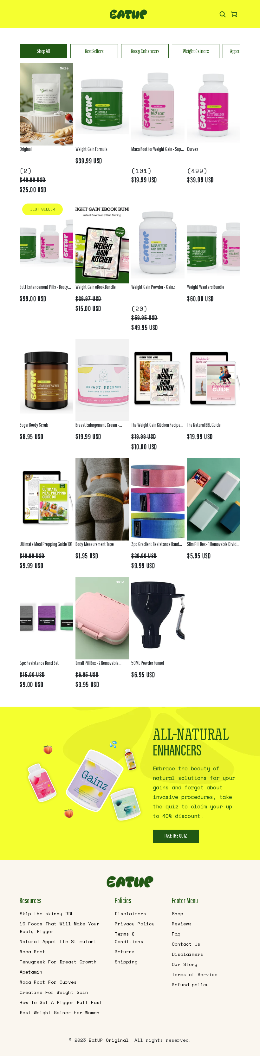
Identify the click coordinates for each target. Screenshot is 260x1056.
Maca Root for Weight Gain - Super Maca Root (157, 150)
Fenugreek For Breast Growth (58, 961)
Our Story (185, 964)
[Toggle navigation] (31, 16)
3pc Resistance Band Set (39, 663)
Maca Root (32, 951)
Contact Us (186, 944)
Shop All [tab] (43, 51)
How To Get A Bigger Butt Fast (61, 1002)
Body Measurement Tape (94, 544)
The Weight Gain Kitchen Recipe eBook (155, 426)
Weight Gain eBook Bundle (95, 287)
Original (26, 149)
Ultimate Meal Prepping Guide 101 (46, 544)
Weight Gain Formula (91, 149)
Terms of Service (195, 974)
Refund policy (190, 984)
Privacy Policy (135, 923)
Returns (125, 951)
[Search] (222, 14)
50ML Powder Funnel (147, 663)
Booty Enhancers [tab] (145, 51)
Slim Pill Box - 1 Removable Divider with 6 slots (213, 545)
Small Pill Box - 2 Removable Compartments (97, 664)
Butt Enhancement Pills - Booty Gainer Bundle (44, 288)
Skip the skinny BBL (47, 913)
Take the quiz (175, 836)
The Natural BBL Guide (204, 425)
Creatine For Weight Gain (54, 992)
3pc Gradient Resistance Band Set (155, 545)
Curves (192, 149)
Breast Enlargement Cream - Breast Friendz (97, 426)
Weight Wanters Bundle (205, 287)
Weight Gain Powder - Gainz (153, 287)
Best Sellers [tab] (94, 51)
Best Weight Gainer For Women (60, 1012)
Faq (176, 933)
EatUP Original (109, 1040)
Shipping (126, 961)
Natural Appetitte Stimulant (58, 941)
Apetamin (31, 972)
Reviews (182, 923)
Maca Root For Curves (48, 982)
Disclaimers (130, 913)
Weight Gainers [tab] (196, 51)
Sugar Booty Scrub (34, 425)
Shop (177, 913)
